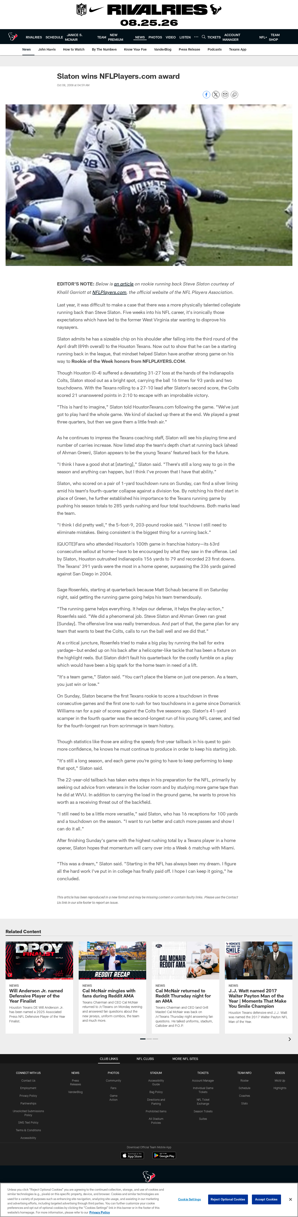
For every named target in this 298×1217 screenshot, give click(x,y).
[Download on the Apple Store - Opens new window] (132, 1156)
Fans (113, 1088)
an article (124, 284)
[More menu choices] (196, 37)
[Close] (290, 1199)
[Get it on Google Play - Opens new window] (164, 1157)
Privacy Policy (28, 1095)
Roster (244, 1080)
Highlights (280, 1088)
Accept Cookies (266, 1199)
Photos (113, 1072)
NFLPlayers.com (109, 293)
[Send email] (225, 97)
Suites (203, 1118)
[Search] (204, 37)
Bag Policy (156, 1091)
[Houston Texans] (149, 1177)
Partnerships (28, 1103)
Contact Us (28, 1080)
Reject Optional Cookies (228, 1199)
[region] (149, 1200)
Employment (28, 1088)
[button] (143, 1039)
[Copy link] (234, 95)
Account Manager (203, 1080)
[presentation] (290, 1039)
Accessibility (28, 1137)
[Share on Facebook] (206, 97)
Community (113, 1080)
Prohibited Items (156, 1111)
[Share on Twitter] (216, 97)
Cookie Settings (189, 1199)
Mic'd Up (280, 1080)
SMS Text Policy (28, 1122)
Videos (280, 1072)
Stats (244, 1103)
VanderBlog (75, 1091)
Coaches (244, 1095)
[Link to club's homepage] (12, 36)
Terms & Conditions (28, 1130)
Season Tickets (203, 1111)
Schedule (244, 1088)
